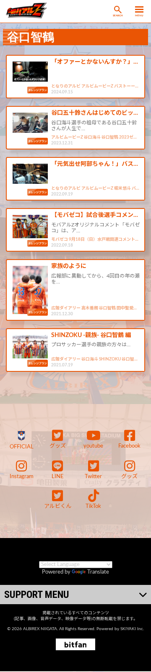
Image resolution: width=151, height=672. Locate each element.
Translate (98, 572)
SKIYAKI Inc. (132, 629)
